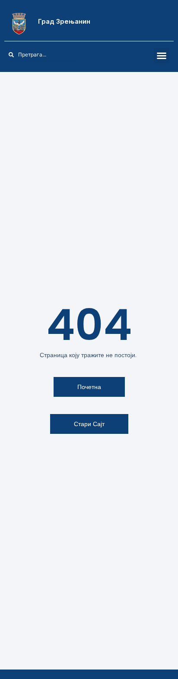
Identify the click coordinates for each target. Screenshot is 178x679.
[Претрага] (80, 54)
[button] (161, 55)
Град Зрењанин (64, 21)
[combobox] (42, 54)
